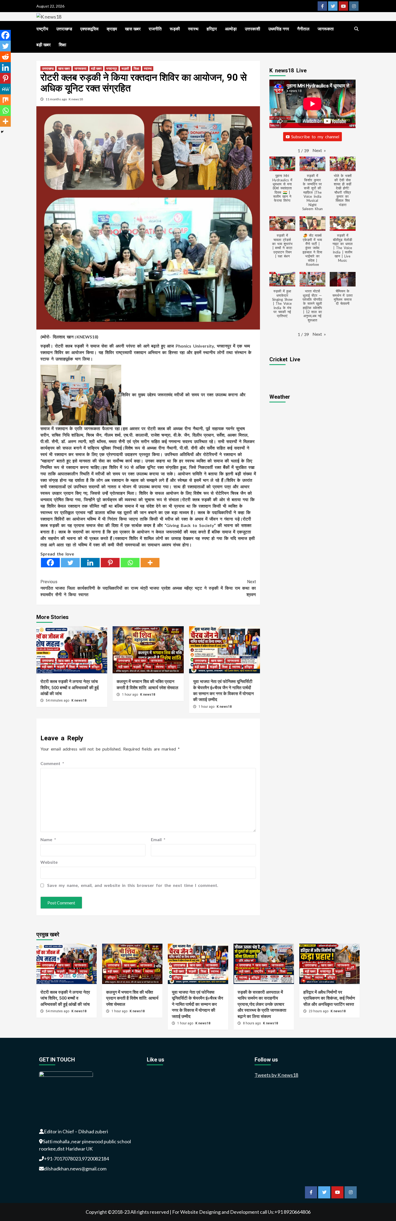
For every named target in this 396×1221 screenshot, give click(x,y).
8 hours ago (252, 1023)
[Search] (356, 29)
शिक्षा (62, 44)
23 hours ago (319, 1011)
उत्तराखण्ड (64, 28)
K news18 (76, 99)
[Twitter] (70, 562)
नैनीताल (303, 28)
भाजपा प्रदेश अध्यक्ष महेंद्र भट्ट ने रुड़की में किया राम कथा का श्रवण (203, 588)
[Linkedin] (90, 562)
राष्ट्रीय (42, 28)
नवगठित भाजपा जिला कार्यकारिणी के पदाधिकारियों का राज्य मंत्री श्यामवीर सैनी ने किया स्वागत (94, 588)
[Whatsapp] (130, 562)
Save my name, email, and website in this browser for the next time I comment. (132, 885)
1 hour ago (130, 694)
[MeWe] (5, 89)
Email (158, 839)
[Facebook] (50, 562)
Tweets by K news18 (276, 1075)
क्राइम (112, 28)
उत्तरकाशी (252, 28)
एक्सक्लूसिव (89, 28)
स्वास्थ (193, 28)
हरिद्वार (212, 28)
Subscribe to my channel (315, 136)
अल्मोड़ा (231, 28)
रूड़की (175, 28)
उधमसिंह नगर (278, 28)
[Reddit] (5, 56)
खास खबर (133, 28)
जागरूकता (326, 28)
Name (48, 839)
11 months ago (56, 99)
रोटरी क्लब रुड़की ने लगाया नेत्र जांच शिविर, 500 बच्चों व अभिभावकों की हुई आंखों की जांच (69, 687)
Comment (52, 763)
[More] (150, 562)
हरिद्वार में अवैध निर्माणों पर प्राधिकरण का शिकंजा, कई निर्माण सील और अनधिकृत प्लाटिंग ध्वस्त (329, 998)
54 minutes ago (58, 700)
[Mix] (5, 99)
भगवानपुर (111, 68)
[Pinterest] (110, 562)
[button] (319, 150)
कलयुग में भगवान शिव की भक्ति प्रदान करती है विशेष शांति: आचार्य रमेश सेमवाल (132, 998)
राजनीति (155, 28)
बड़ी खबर (43, 44)
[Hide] (2, 132)
